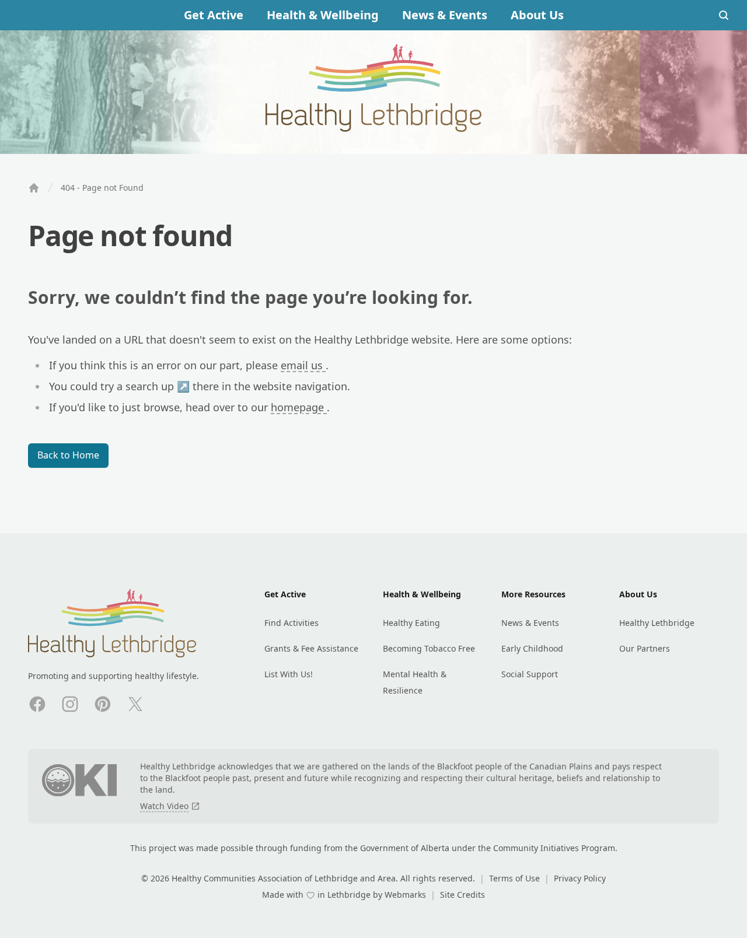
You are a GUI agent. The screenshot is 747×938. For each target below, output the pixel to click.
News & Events (444, 15)
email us (303, 365)
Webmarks (406, 894)
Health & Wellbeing (323, 15)
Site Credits (462, 894)
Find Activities (291, 622)
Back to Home (68, 455)
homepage (299, 407)
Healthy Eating (411, 622)
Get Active (213, 15)
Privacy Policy (580, 878)
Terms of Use (515, 878)
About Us (537, 15)
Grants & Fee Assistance (311, 648)
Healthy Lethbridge (656, 622)
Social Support (529, 674)
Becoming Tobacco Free (429, 648)
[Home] (34, 188)
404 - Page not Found (102, 187)
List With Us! (288, 674)
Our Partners (644, 648)
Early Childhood (532, 648)
